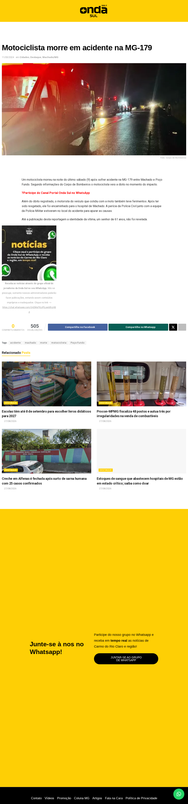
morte (43, 343)
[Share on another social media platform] (182, 327)
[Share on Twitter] (173, 327)
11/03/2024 (8, 57)
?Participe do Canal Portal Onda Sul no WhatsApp (56, 193)
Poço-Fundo (77, 343)
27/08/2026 (10, 421)
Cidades (24, 57)
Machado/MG (50, 57)
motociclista (58, 343)
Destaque (35, 57)
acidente (15, 343)
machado (30, 343)
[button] (182, 11)
